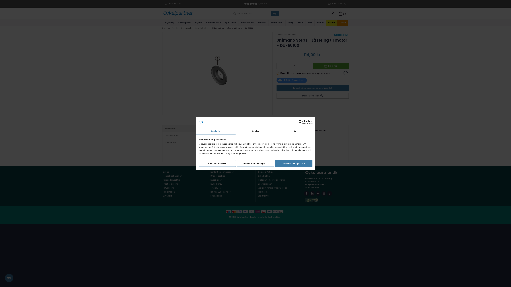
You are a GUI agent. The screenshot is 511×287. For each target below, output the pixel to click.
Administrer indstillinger (254, 163)
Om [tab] (295, 131)
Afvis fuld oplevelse (217, 163)
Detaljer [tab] (255, 131)
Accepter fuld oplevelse (294, 163)
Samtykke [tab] (215, 131)
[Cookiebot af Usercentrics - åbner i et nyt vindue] (300, 122)
